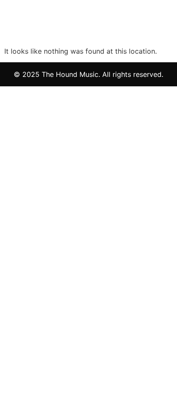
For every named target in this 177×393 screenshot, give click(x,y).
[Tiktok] (165, 26)
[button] (106, 26)
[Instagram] (143, 26)
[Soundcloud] (154, 26)
